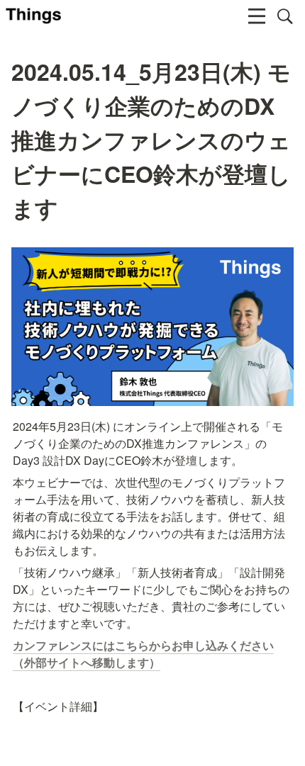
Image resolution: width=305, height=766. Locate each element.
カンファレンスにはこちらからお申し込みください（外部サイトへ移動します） (143, 653)
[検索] (285, 16)
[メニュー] (257, 16)
